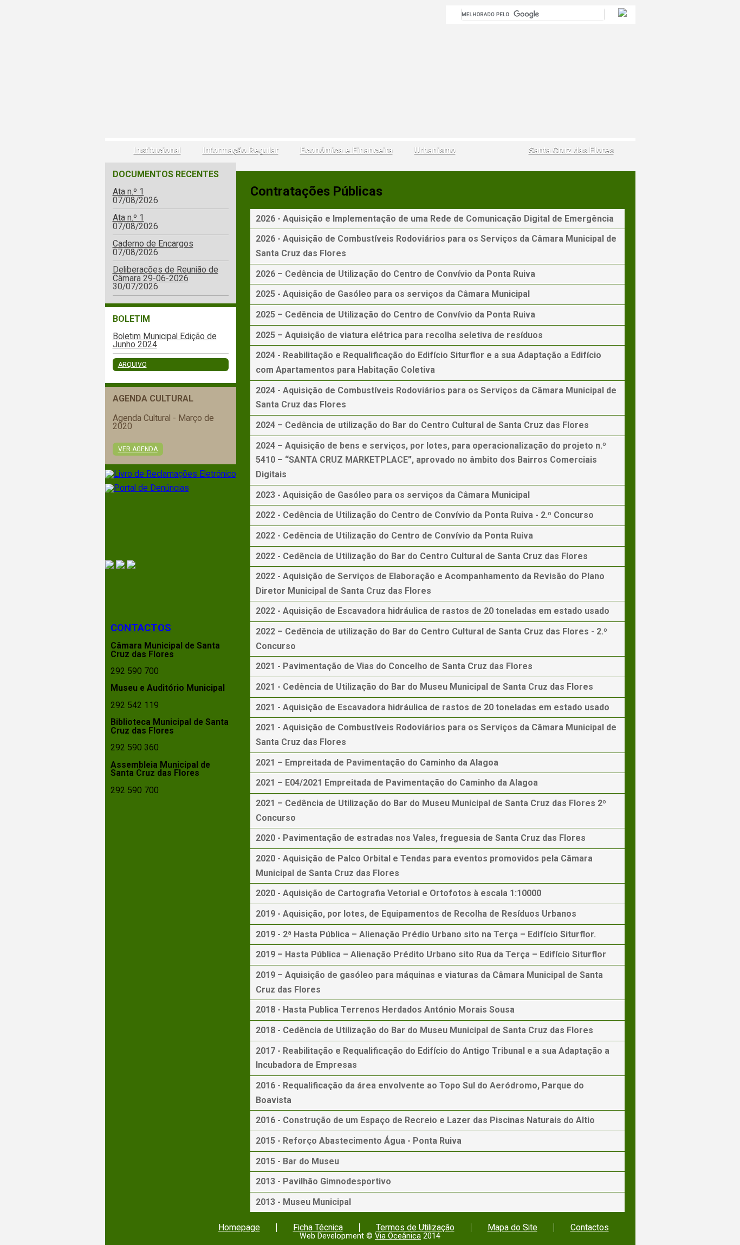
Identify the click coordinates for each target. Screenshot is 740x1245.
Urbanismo (435, 150)
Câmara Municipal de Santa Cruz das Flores (144, 79)
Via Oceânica (398, 1235)
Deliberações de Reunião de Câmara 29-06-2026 (165, 273)
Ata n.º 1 (128, 191)
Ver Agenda (138, 449)
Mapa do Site (512, 1227)
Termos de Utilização (415, 1227)
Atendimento (170, 591)
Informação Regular (240, 150)
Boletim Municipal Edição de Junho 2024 (165, 340)
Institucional (157, 150)
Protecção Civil (170, 526)
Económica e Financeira (346, 150)
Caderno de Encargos (153, 243)
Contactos (141, 628)
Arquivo (132, 364)
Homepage (239, 1227)
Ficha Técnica (318, 1227)
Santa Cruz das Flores (571, 150)
